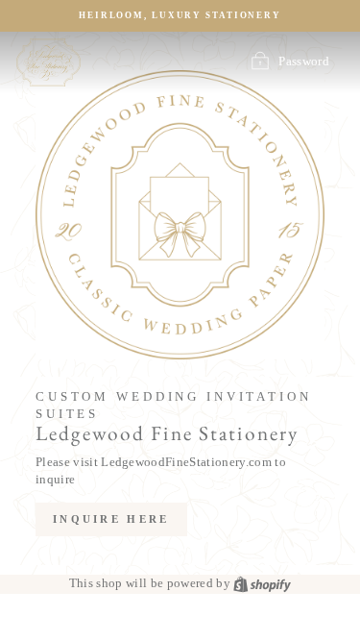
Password (303, 61)
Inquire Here (111, 519)
